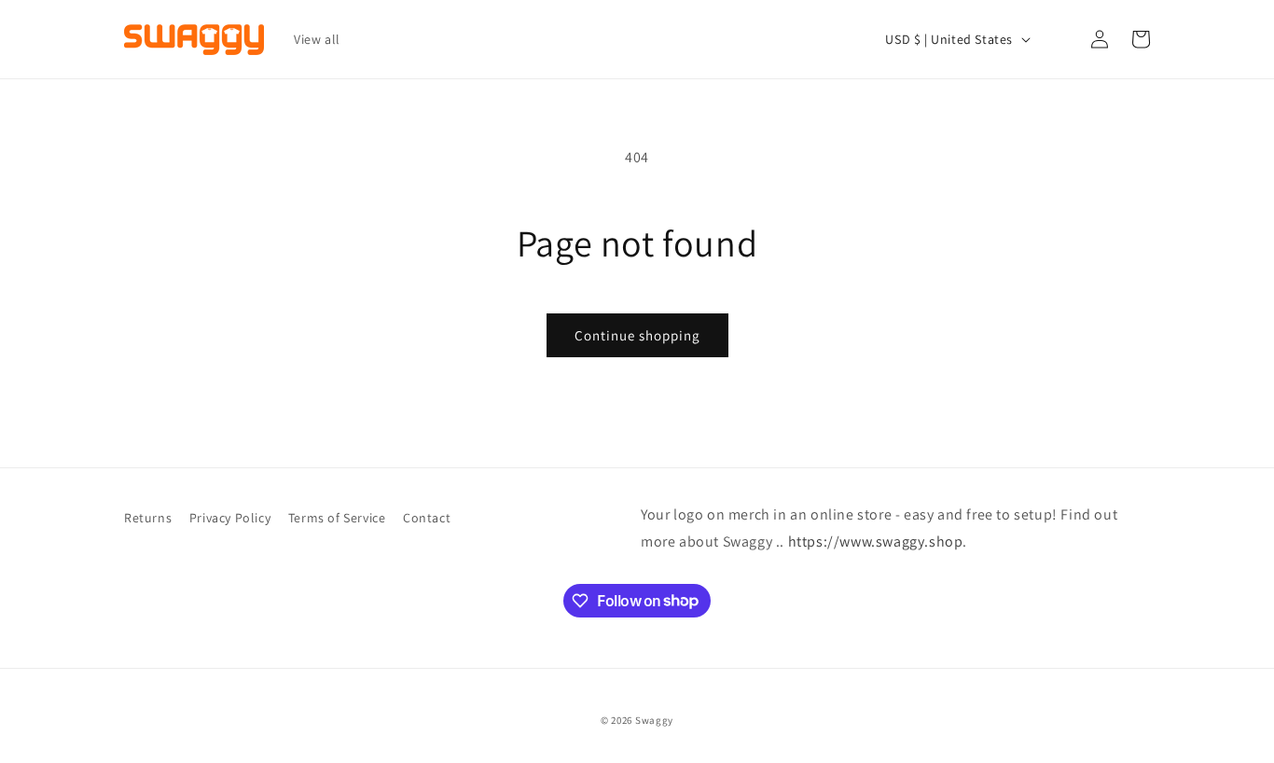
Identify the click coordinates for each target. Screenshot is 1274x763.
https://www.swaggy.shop (875, 541)
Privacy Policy (229, 517)
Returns (148, 517)
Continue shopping (637, 335)
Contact (426, 517)
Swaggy (654, 720)
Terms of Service (337, 517)
